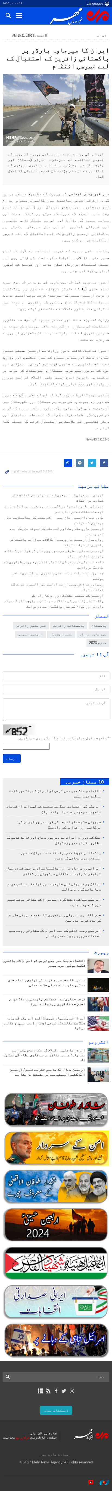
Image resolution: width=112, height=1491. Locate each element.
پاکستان (99, 625)
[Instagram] (72, 1391)
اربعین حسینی (30, 634)
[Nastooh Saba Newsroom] (101, 1482)
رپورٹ (101, 952)
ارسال (11, 758)
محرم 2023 (98, 643)
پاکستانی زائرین (69, 625)
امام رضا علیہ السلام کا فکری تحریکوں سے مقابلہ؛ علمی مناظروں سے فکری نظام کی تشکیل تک (44, 1055)
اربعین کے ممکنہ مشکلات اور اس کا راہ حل (68, 595)
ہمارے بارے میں (55, 1454)
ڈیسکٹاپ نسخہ (56, 1410)
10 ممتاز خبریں (85, 782)
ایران (102, 35)
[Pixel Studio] (88, 1482)
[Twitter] (64, 1391)
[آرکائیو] (40, 1391)
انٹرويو (98, 1042)
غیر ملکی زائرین (31, 625)
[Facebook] (55, 1391)
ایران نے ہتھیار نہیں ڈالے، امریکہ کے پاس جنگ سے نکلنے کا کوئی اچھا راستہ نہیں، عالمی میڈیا (44, 1023)
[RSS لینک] (48, 1391)
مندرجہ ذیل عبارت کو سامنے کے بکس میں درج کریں (64, 738)
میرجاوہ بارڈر (93, 634)
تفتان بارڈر (61, 634)
